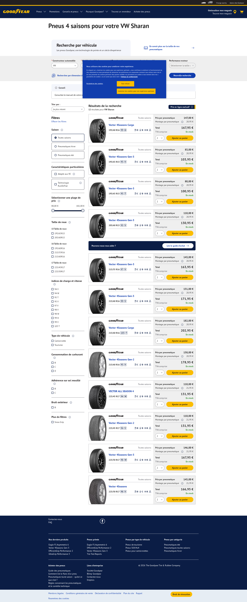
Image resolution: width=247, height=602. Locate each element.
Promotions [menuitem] (54, 11)
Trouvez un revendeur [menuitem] (121, 11)
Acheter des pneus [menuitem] (142, 11)
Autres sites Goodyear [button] (237, 3)
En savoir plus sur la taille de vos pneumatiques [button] (164, 48)
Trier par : (55, 104)
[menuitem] (203, 2)
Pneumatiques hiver (67, 146)
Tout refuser (125, 84)
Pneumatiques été (66, 155)
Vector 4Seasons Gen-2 (121, 359)
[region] (124, 79)
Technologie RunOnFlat (63, 184)
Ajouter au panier (180, 138)
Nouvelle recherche (182, 75)
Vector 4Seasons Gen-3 (121, 156)
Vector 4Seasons (118, 486)
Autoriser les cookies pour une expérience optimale (136, 91)
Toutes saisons (64, 137)
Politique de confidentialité (129, 77)
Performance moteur (178, 60)
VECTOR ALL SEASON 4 (121, 391)
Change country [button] (221, 3)
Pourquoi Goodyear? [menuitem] (95, 11)
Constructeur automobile (64, 60)
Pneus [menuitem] (39, 11)
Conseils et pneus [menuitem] (70, 11)
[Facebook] (102, 521)
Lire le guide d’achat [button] (176, 245)
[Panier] (241, 12)
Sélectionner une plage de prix (66, 199)
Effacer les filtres (58, 121)
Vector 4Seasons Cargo (121, 124)
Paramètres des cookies (94, 83)
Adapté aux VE (64, 174)
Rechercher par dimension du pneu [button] (73, 75)
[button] (61, 129)
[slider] (53, 210)
